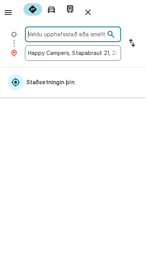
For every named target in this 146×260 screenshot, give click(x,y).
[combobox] (66, 34)
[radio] (32, 9)
